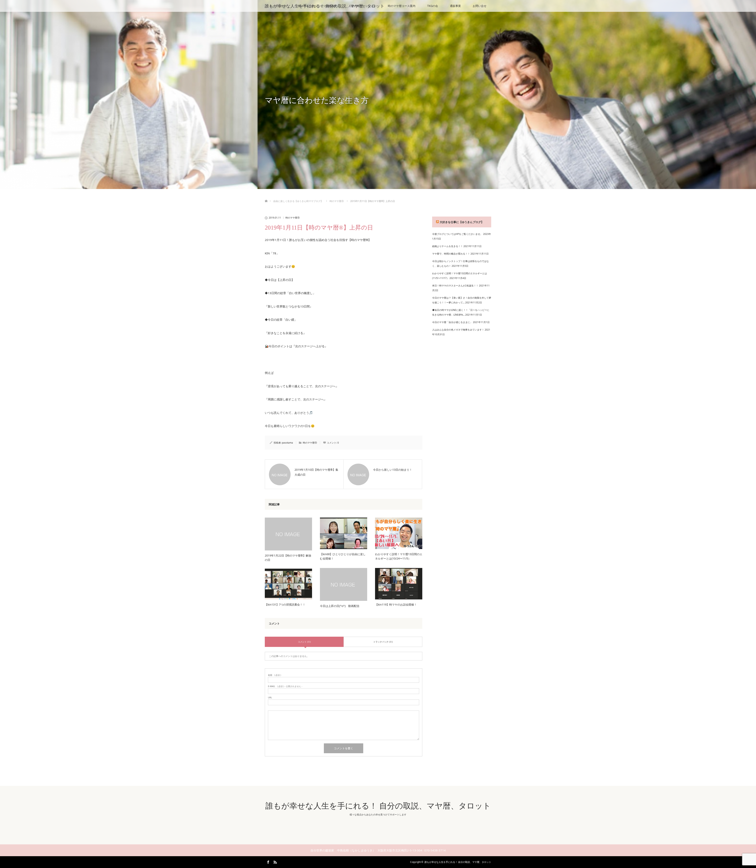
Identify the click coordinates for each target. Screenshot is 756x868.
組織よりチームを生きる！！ (447, 246)
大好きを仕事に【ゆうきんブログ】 (462, 222)
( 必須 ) (274, 675)
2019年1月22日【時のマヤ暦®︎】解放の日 (288, 558)
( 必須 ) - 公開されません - (285, 686)
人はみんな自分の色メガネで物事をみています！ (458, 329)
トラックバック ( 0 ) (383, 641)
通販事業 (455, 6)
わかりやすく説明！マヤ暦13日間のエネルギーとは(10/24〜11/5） (398, 556)
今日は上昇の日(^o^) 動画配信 (339, 606)
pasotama (287, 442)
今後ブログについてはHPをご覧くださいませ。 (457, 234)
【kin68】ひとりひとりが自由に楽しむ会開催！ (343, 556)
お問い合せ (479, 6)
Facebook (268, 861)
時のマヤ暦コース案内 (401, 6)
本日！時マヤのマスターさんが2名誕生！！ (455, 285)
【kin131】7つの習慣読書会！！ (285, 604)
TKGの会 (432, 6)
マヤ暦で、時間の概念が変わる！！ (451, 253)
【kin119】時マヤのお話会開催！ (396, 604)
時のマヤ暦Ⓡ (292, 218)
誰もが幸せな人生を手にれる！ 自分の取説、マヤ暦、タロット (324, 6)
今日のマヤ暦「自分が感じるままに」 (452, 322)
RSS (275, 861)
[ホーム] (266, 196)
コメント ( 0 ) (304, 641)
